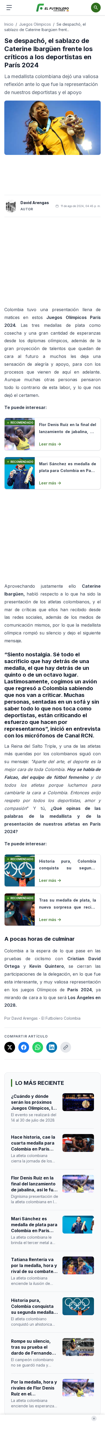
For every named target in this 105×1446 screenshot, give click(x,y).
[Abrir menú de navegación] (9, 7)
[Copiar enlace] (65, 1047)
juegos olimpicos (35, 24)
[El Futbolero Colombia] (52, 7)
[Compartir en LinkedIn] (51, 1047)
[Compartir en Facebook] (23, 1047)
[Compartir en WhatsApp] (37, 1047)
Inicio (8, 24)
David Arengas (34, 202)
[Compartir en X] (9, 1047)
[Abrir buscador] (96, 7)
